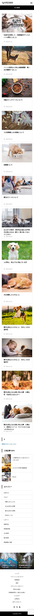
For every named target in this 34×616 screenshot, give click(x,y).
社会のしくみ (9, 515)
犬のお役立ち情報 (10, 506)
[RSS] (20, 607)
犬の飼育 (6, 533)
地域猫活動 (7, 528)
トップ (17, 573)
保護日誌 (6, 524)
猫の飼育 (6, 538)
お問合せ (17, 598)
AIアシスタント (17, 602)
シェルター (17, 595)
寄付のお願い (17, 589)
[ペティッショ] (7, 3)
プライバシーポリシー (17, 586)
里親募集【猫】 (8, 542)
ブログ (6, 497)
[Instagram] (14, 607)
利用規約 (17, 580)
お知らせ (6, 492)
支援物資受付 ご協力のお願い (17, 592)
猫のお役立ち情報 (10, 510)
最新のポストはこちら (9, 444)
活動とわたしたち (10, 501)
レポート (6, 519)
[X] (17, 607)
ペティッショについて (17, 576)
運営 (17, 583)
